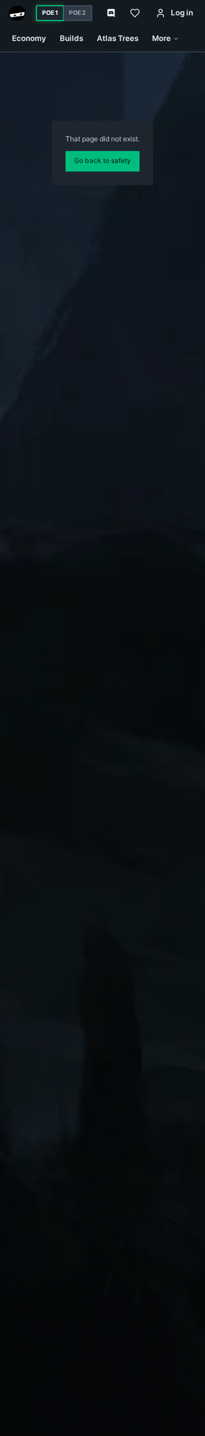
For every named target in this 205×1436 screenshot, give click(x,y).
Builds (71, 38)
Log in (182, 12)
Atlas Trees (117, 38)
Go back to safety (102, 160)
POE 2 (77, 13)
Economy (29, 38)
